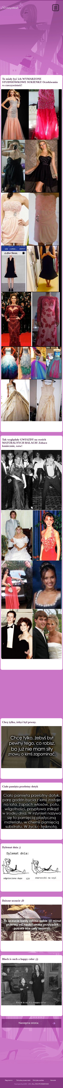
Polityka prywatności (23, 1080)
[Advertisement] (31, 49)
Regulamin (9, 1080)
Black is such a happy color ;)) (20, 959)
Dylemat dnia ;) (11, 847)
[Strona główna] (12, 9)
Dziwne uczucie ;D (13, 900)
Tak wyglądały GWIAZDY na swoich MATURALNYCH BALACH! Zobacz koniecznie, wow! (24, 442)
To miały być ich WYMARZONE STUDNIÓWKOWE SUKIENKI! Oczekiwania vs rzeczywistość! (30, 82)
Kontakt (53, 1080)
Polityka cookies (38, 1080)
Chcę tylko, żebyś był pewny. (19, 722)
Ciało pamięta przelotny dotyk (20, 786)
